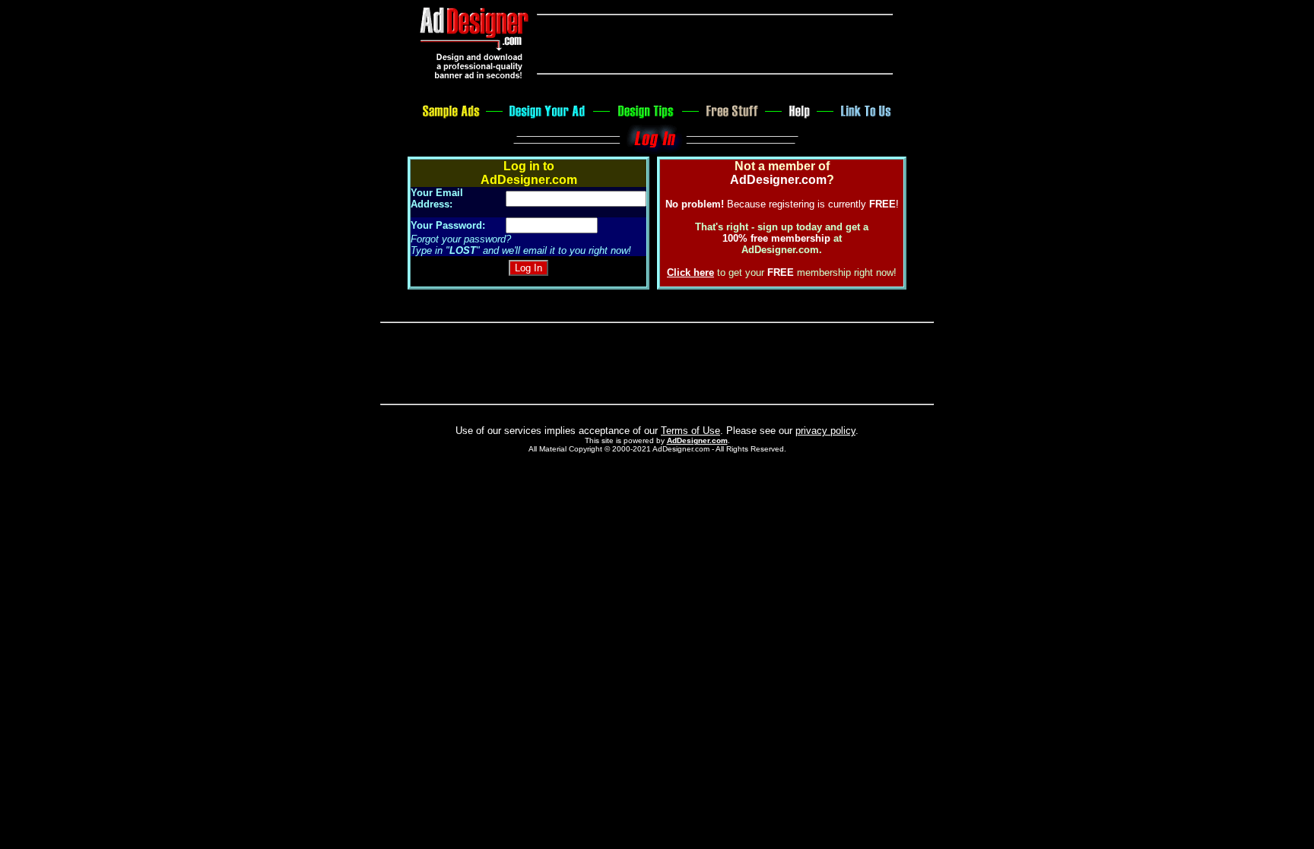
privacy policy (825, 430)
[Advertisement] (715, 44)
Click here (690, 272)
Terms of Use (690, 430)
